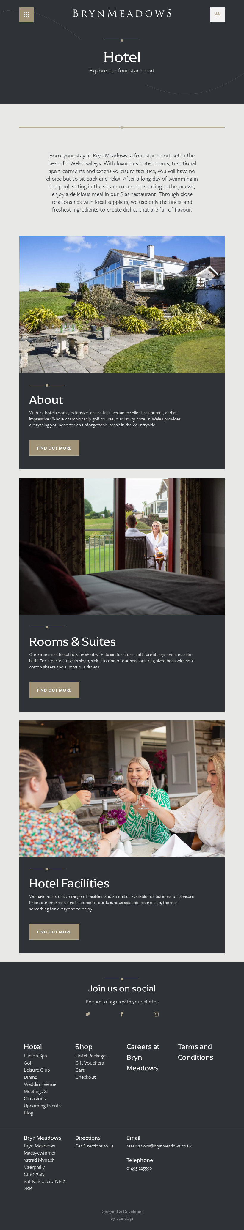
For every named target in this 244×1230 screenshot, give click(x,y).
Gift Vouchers (89, 1062)
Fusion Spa (35, 1055)
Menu (26, 14)
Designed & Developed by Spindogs (122, 1214)
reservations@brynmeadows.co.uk (159, 1145)
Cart (80, 1069)
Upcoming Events (42, 1105)
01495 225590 (139, 1168)
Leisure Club (37, 1069)
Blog (28, 1112)
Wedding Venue (40, 1084)
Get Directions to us (94, 1145)
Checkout (85, 1077)
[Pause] (235, 43)
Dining (30, 1077)
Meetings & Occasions (35, 1095)
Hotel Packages (91, 1055)
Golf (28, 1062)
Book (217, 14)
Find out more (54, 447)
